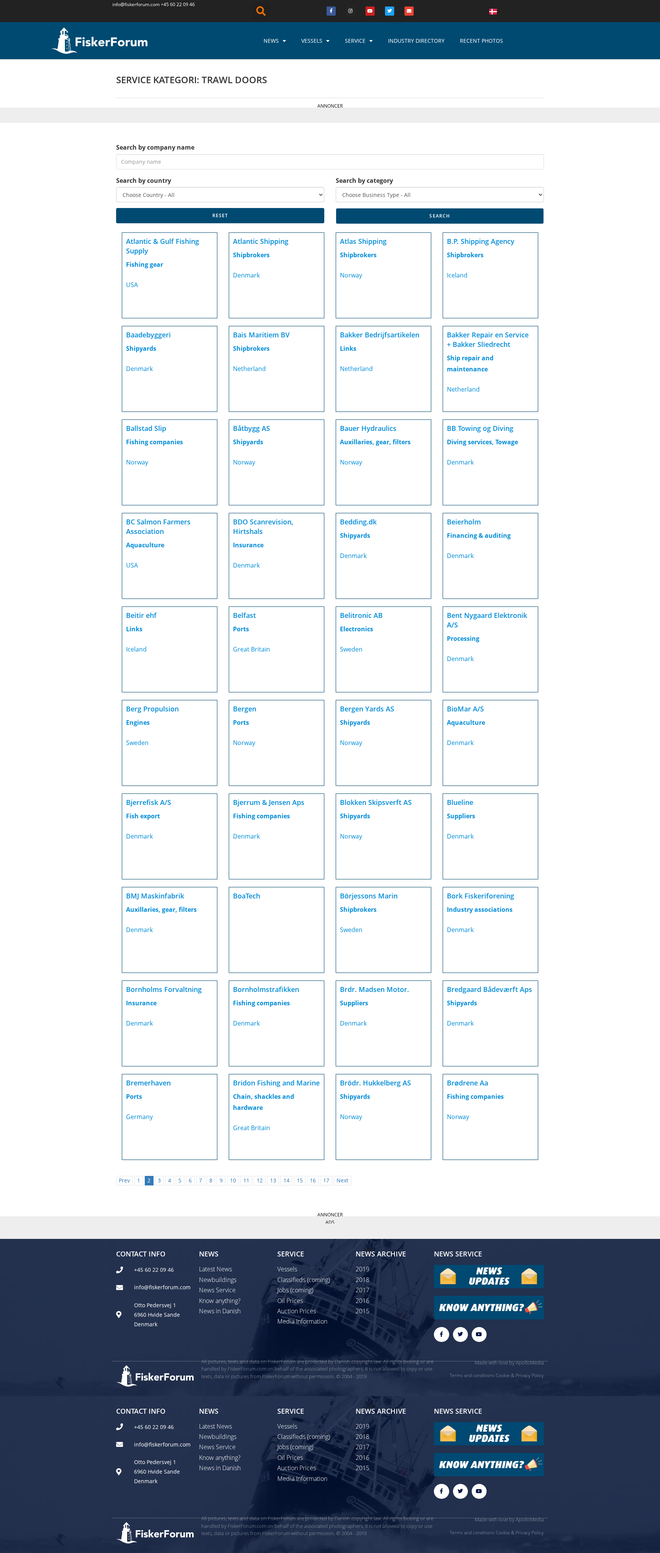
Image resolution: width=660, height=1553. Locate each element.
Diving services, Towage (482, 442)
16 (313, 1180)
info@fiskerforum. (131, 4)
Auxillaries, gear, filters (375, 442)
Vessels (311, 40)
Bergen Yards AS (367, 708)
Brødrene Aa (467, 1082)
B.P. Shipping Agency (480, 241)
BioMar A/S (465, 708)
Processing (463, 638)
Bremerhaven (148, 1082)
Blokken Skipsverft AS (376, 802)
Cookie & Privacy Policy (520, 1375)
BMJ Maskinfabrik (155, 895)
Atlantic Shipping (260, 241)
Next (342, 1180)
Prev (124, 1180)
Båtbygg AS (251, 428)
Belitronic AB (361, 615)
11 (246, 1180)
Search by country (143, 180)
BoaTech (246, 895)
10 (233, 1180)
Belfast (244, 615)
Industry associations (480, 909)
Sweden (351, 649)
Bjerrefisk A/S (148, 802)
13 (273, 1180)
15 (300, 1180)
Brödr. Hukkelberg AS (375, 1082)
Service (355, 40)
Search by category (364, 180)
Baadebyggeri (148, 334)
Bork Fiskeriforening (480, 895)
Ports (241, 629)
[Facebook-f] (441, 1334)
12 (260, 1180)
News (271, 40)
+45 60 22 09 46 (178, 4)
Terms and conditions (472, 1375)
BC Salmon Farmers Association (158, 526)
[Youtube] (370, 11)
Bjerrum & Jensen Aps (268, 802)
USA (132, 285)
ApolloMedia (530, 1362)
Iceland (457, 275)
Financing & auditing (479, 535)
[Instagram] (350, 11)
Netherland (249, 368)
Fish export (143, 816)
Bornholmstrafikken (266, 989)
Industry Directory (416, 40)
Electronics (356, 629)
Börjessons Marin (369, 895)
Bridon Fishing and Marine (276, 1082)
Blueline (460, 802)
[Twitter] (389, 11)
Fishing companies (154, 442)
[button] (261, 11)
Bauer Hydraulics (368, 428)
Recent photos (481, 40)
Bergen (244, 708)
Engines (138, 722)
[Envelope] (409, 11)
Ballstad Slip (146, 428)
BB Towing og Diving (480, 428)
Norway (351, 275)
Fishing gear (144, 264)
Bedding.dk (358, 521)
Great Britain (251, 649)
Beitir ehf (141, 615)
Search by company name (155, 147)
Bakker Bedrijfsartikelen (379, 334)
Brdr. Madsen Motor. (374, 989)
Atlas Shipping (363, 241)
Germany (139, 1117)
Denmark (246, 275)
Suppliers (461, 816)
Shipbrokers (251, 255)
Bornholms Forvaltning (164, 989)
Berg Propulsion (152, 708)
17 (326, 1180)
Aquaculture (145, 545)
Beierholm (464, 521)
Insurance (248, 545)
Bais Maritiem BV (261, 334)
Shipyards (141, 348)
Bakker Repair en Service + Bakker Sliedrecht (488, 339)
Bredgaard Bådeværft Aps (489, 989)
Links (348, 348)
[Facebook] (331, 11)
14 (286, 1180)
